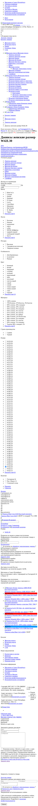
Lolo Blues (10, 204)
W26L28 (10, 351)
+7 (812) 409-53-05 (7, 715)
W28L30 (10, 372)
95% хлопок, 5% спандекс (15, 309)
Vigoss (9, 212)
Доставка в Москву (11, 9)
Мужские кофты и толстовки (18, 89)
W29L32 (10, 384)
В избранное (5, 527)
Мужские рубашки (15, 86)
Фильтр (3, 491)
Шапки (17, 110)
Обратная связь (6, 713)
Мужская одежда (10, 44)
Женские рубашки (15, 70)
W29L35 (10, 388)
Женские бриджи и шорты (17, 62)
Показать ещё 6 (10, 213)
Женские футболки (15, 60)
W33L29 (10, 418)
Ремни (7, 46)
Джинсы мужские (14, 77)
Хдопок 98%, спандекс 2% (16, 324)
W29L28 (10, 380)
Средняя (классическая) (15, 246)
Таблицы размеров (11, 4)
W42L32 (10, 469)
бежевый (19, 149)
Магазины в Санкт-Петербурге (15, 2)
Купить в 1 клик (6, 525)
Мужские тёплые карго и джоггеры (20, 82)
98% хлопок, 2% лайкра (15, 314)
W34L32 (10, 432)
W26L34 (10, 359)
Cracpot (9, 194)
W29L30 (10, 382)
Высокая (10, 244)
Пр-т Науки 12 (12, 481)
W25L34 (10, 349)
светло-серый (10, 152)
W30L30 (10, 391)
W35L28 (10, 436)
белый (24, 149)
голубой (15, 151)
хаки (6, 156)
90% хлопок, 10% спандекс (16, 305)
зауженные (22, 151)
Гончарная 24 (11, 479)
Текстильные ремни (15, 105)
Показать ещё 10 (10, 294)
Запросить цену (18, 789)
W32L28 (10, 409)
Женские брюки (14, 58)
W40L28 (10, 459)
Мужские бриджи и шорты (18, 84)
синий (12, 154)
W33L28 (10, 416)
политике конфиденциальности (13, 800)
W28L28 (10, 370)
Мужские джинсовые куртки (22, 95)
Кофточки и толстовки (16, 63)
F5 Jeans (9, 200)
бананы (13, 149)
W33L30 (10, 420)
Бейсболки (21, 108)
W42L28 (10, 465)
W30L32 (10, 393)
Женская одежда (10, 43)
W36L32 (10, 447)
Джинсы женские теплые (17, 56)
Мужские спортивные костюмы (19, 100)
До (22, 185)
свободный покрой (13, 234)
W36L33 (10, 449)
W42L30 (10, 467)
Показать (8, 486)
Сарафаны (12, 74)
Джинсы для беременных (15, 147)
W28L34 (10, 376)
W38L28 (10, 451)
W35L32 (10, 440)
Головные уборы (10, 48)
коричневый (11, 275)
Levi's (9, 202)
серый (8, 154)
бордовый (9, 151)
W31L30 (10, 401)
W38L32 (10, 455)
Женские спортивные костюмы (19, 72)
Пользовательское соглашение (15, 14)
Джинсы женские (14, 55)
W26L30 (10, 353)
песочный (10, 279)
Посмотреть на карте (19, 697)
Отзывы (7, 7)
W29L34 (10, 386)
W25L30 (10, 343)
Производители (10, 661)
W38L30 (10, 453)
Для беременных (12, 255)
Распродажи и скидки (12, 654)
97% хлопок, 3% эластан (15, 312)
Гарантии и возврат (11, 11)
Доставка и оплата (11, 6)
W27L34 (10, 368)
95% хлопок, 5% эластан (15, 311)
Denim (9, 196)
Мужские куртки (14, 91)
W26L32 (10, 355)
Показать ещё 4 (10, 237)
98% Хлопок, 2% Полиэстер (16, 316)
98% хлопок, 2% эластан (15, 320)
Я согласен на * (19, 546)
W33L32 (10, 422)
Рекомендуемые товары (12, 659)
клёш (8, 228)
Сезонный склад (12, 483)
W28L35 (10, 378)
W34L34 (10, 434)
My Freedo (10, 208)
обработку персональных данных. (24, 546)
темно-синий (11, 289)
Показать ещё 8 (10, 326)
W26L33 (10, 357)
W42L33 (10, 471)
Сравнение (15, 525)
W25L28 (10, 341)
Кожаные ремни (26, 103)
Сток (6, 50)
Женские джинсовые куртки (21, 68)
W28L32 (10, 374)
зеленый (28, 151)
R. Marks (10, 210)
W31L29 (10, 399)
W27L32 (10, 364)
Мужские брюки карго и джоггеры (20, 81)
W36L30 (10, 445)
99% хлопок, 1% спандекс (15, 322)
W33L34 (10, 424)
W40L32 (10, 463)
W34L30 (10, 430)
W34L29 (10, 428)
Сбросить (8, 488)
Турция (9, 334)
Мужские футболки (15, 88)
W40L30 (10, 461)
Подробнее (4, 523)
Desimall (9, 198)
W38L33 (10, 457)
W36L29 (10, 443)
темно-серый (18, 154)
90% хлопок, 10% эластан (15, 307)
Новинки (8, 656)
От (2, 185)
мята (8, 277)
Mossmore (10, 206)
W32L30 (10, 411)
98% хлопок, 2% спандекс (15, 318)
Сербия (9, 333)
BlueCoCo (10, 192)
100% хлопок (11, 301)
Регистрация (9, 19)
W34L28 (10, 426)
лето (2, 145)
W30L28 (10, 389)
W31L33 (10, 405)
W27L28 (10, 361)
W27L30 (10, 362)
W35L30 (10, 438)
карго (33, 151)
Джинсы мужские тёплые (17, 79)
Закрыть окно (5, 557)
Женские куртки (14, 67)
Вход (6, 18)
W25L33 (10, 347)
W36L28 (10, 442)
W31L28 (10, 397)
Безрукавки (16, 93)
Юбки (11, 65)
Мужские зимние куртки (20, 96)
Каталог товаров (6, 38)
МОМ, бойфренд (12, 230)
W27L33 (10, 366)
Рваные (9, 259)
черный (10, 156)
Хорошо (4, 804)
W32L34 (10, 415)
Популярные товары (11, 657)
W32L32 (10, 413)
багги (9, 149)
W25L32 (10, 345)
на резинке (10, 257)
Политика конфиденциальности (15, 13)
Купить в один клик (22, 759)
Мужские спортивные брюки (18, 98)
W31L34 (10, 407)
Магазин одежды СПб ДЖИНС (11, 717)
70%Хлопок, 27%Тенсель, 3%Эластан (19, 303)
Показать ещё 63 (10, 472)
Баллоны (4, 147)
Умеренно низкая (13, 248)
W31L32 (10, 403)
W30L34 (10, 395)
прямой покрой (12, 232)
